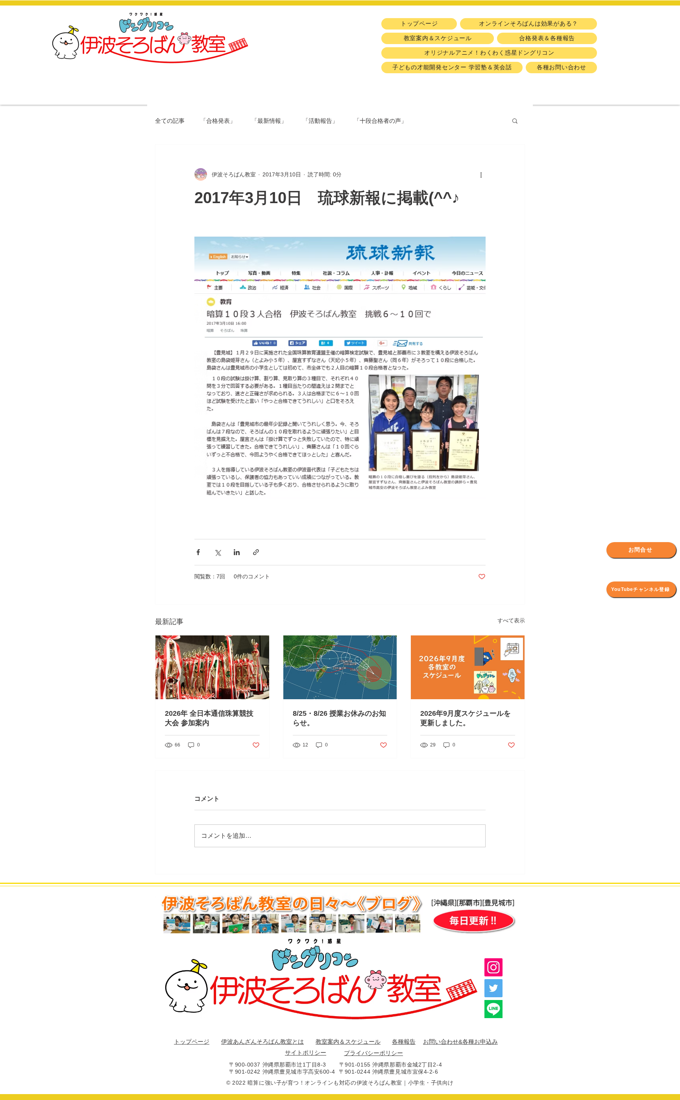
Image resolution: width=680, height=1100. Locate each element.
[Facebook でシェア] (198, 552)
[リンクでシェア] (256, 552)
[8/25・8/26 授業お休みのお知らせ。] (340, 667)
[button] (515, 120)
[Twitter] (493, 988)
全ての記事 (170, 120)
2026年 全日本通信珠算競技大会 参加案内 (209, 718)
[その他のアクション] (481, 174)
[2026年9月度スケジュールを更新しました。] (468, 667)
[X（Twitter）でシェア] (217, 552)
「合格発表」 (218, 120)
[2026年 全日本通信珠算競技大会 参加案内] (212, 667)
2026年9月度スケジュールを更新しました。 (465, 718)
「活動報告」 (320, 120)
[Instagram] (493, 967)
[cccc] (493, 1009)
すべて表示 (511, 620)
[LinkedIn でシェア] (236, 552)
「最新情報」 (269, 120)
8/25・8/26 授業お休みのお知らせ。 (339, 718)
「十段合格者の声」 (380, 120)
